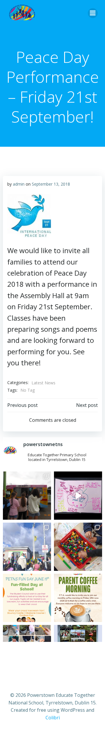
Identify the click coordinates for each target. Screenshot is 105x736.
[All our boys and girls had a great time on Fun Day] (27, 495)
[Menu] (93, 13)
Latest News (43, 383)
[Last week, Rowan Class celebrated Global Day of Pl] (78, 547)
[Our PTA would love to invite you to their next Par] (78, 598)
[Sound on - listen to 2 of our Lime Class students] (78, 495)
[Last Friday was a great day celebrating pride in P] (27, 547)
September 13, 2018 (51, 184)
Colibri (53, 717)
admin (18, 184)
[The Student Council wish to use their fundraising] (27, 598)
